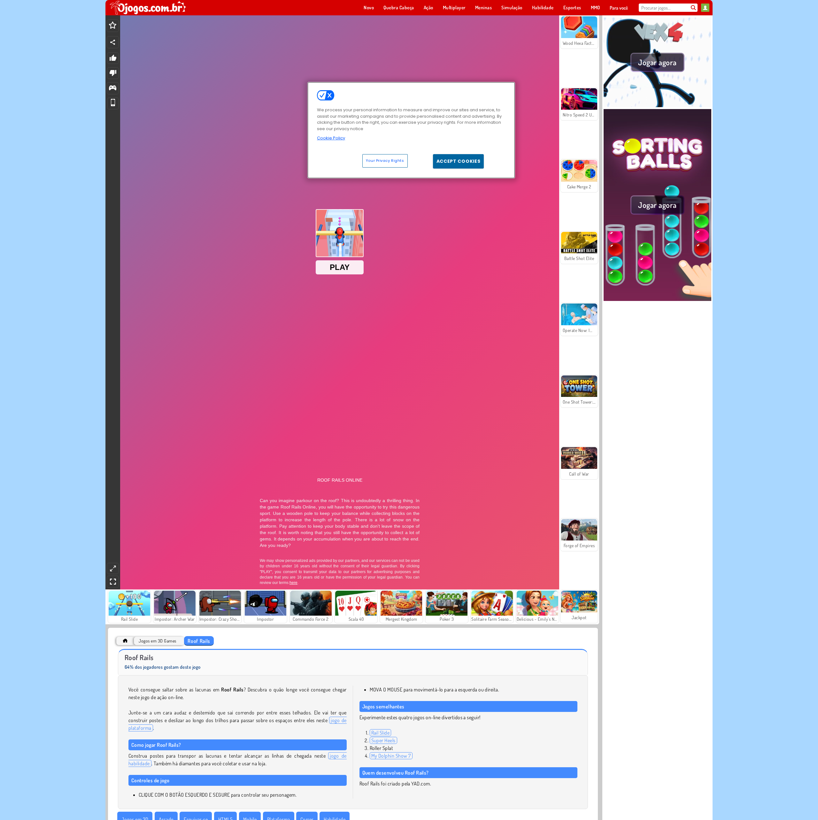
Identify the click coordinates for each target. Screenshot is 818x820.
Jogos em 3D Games (157, 640)
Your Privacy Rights (385, 160)
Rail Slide (380, 732)
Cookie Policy (331, 138)
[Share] (113, 42)
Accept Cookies (458, 161)
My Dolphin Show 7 (391, 756)
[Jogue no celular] (113, 103)
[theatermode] (113, 568)
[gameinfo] (113, 88)
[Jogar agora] (657, 105)
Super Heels (383, 740)
